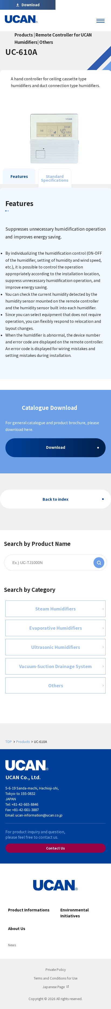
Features (19, 176)
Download (55, 447)
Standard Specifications (54, 178)
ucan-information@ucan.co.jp (39, 815)
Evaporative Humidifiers (55, 628)
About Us (16, 928)
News (12, 944)
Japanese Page (54, 986)
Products (23, 741)
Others (55, 685)
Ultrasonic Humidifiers (55, 647)
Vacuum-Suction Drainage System (55, 666)
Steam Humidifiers (55, 608)
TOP (8, 741)
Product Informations (29, 909)
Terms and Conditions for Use (55, 978)
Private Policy (56, 969)
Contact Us (55, 848)
